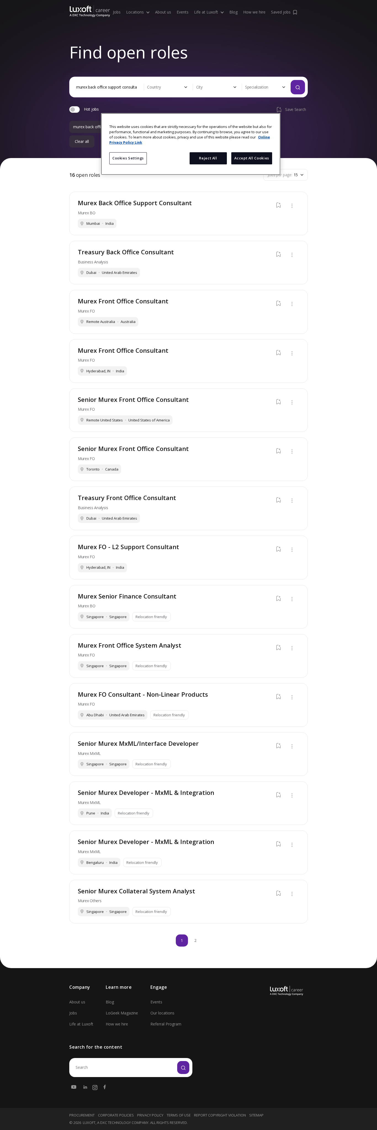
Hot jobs (91, 109)
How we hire (254, 12)
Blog (233, 12)
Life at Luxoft (206, 12)
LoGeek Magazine (122, 1013)
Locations (135, 12)
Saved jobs (281, 12)
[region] (190, 144)
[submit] (183, 1067)
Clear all (82, 141)
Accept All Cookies (251, 158)
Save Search (295, 109)
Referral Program (165, 1024)
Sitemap (256, 1115)
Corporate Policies (116, 1115)
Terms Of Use (179, 1115)
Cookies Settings (128, 158)
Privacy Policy (150, 1115)
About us (163, 12)
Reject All (208, 158)
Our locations (162, 1013)
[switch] (74, 109)
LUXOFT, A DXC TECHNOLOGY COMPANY (115, 1122)
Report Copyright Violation (220, 1115)
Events (183, 12)
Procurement (82, 1115)
